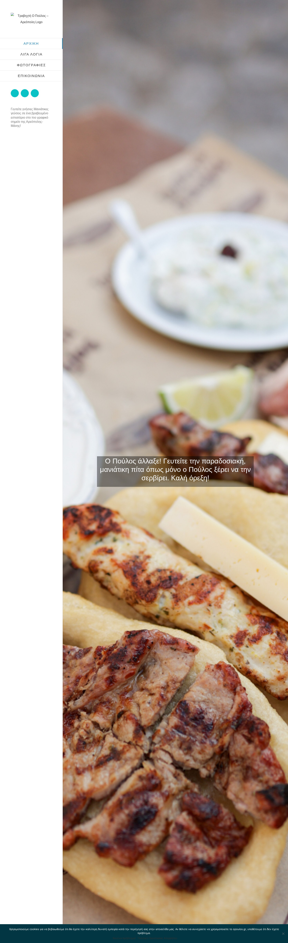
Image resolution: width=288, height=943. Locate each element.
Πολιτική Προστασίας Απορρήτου (157, 938)
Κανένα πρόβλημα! (124, 938)
